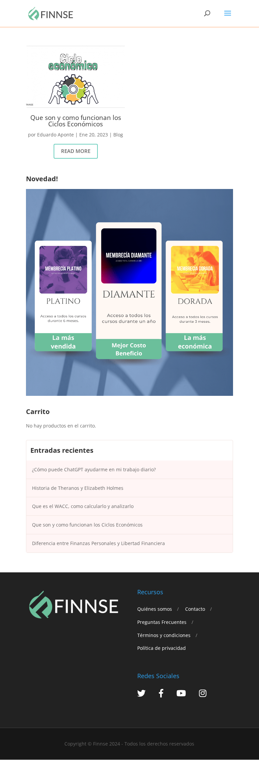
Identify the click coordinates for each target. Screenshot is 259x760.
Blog (118, 134)
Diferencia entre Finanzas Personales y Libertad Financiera (98, 543)
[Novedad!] (129, 394)
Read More (75, 151)
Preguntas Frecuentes (161, 622)
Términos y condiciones (164, 635)
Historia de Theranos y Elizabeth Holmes (77, 488)
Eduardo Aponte (55, 134)
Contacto (195, 609)
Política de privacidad (161, 648)
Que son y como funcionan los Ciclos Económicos (75, 120)
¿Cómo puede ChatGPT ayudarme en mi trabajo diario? (94, 469)
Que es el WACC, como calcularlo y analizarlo (83, 506)
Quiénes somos (154, 609)
